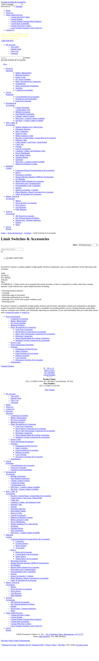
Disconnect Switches (23, 175)
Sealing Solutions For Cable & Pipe (29, 127)
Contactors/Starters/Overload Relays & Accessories (34, 170)
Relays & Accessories (23, 552)
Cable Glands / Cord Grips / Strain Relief (31, 142)
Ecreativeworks (82, 645)
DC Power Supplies (23, 79)
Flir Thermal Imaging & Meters (27, 218)
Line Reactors (20, 207)
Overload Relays (21, 543)
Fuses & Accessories (23, 101)
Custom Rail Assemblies (20, 24)
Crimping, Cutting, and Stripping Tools (30, 151)
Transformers (20, 84)
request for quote (12, 312)
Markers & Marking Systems (26, 164)
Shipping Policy (38, 645)
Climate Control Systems (24, 116)
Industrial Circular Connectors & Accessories (32, 340)
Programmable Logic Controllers (27, 186)
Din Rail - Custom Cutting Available (29, 121)
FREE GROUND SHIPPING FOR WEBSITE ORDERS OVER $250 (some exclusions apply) (14, 36)
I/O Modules (20, 179)
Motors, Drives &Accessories (12, 197)
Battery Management (23, 73)
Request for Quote (9, 645)
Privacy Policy (51, 645)
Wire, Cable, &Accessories (11, 124)
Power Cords (20, 77)
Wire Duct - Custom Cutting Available (30, 118)
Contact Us (10, 30)
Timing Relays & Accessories (26, 559)
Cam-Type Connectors (24, 330)
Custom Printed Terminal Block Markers (26, 21)
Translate (18, 6)
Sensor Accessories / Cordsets (26, 190)
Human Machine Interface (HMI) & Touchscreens (34, 177)
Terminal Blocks (21, 157)
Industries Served (24, 645)
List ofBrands (8, 228)
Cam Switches (20, 358)
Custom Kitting (16, 19)
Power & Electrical (15, 233)
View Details (49, 390)
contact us (25, 312)
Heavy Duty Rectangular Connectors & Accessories (35, 334)
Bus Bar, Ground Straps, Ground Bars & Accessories (35, 138)
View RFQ (15, 47)
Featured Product (7, 366)
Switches (18, 88)
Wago (17, 225)
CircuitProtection (10, 93)
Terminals (19, 160)
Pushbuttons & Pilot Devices (26, 349)
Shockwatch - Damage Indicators (28, 220)
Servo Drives (20, 205)
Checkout (14, 53)
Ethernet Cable (21, 140)
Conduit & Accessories (24, 90)
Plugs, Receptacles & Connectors (28, 81)
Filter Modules (21, 209)
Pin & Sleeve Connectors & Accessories (30, 332)
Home (8, 11)
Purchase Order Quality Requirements (15, 641)
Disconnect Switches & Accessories (29, 360)
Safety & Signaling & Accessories (28, 194)
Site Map (61, 645)
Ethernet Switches (22, 356)
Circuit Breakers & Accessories (27, 97)
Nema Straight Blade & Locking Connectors (32, 338)
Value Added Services (14, 15)
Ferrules (18, 147)
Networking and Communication (28, 183)
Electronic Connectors (23, 336)
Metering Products (22, 75)
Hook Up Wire (21, 134)
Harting (18, 222)
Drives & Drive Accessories (26, 203)
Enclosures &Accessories (11, 104)
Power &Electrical (9, 69)
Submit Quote (16, 49)
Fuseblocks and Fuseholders (26, 99)
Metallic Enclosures (22, 112)
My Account (10, 45)
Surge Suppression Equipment (27, 86)
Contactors (19, 541)
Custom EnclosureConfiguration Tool (22, 108)
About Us (9, 13)
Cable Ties (19, 144)
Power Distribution (22, 153)
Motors (18, 201)
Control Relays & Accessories (26, 554)
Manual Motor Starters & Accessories (29, 181)
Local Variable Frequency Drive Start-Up (26, 28)
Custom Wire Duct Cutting (21, 26)
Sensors (18, 188)
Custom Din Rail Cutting (20, 17)
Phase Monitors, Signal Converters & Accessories (34, 192)
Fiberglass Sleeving (22, 129)
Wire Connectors (21, 131)
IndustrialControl (9, 167)
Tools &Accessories (10, 213)
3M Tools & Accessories (24, 216)
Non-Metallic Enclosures (24, 114)
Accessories (20, 548)
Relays (18, 173)
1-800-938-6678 (7, 41)
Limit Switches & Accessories (26, 353)
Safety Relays (20, 556)
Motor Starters (20, 546)
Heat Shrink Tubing (23, 155)
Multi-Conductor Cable (24, 136)
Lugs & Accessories (23, 149)
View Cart (14, 51)
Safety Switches (21, 351)
